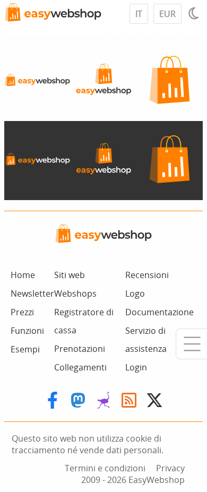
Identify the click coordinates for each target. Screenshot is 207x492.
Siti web (69, 275)
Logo (135, 293)
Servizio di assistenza (146, 340)
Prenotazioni (79, 349)
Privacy (170, 468)
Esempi (25, 349)
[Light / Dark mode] (195, 13)
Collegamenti (80, 367)
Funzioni (27, 330)
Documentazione (159, 312)
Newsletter (32, 293)
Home (23, 275)
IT (138, 14)
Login (136, 367)
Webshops (75, 293)
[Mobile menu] (191, 344)
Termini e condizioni (105, 468)
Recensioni (147, 275)
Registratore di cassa (84, 321)
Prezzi (22, 312)
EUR (167, 14)
